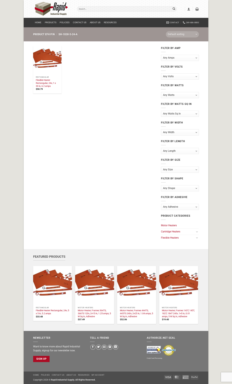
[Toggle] (197, 232)
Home (38, 22)
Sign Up (41, 358)
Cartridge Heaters (170, 231)
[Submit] (174, 9)
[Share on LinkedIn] (115, 347)
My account (98, 375)
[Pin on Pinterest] (110, 347)
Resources (110, 22)
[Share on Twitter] (98, 347)
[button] (188, 9)
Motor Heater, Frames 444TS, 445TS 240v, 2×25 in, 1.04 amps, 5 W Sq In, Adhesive (136, 313)
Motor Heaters (169, 225)
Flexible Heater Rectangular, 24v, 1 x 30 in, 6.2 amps (46, 83)
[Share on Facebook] (92, 347)
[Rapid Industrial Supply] (52, 9)
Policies (64, 22)
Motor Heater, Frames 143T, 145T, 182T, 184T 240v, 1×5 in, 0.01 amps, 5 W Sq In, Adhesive (178, 313)
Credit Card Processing (154, 358)
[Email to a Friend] (104, 347)
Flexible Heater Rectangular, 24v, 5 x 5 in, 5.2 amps (52, 312)
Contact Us (79, 22)
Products (50, 22)
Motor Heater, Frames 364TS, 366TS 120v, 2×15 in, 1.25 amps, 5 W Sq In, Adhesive (94, 313)
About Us (95, 22)
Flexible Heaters (170, 237)
